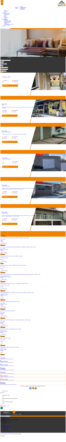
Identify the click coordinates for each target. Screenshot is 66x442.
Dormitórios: (2, 70)
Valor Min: (2, 66)
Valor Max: (2, 68)
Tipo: (1, 59)
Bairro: (1, 64)
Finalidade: (2, 61)
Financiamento (6, 22)
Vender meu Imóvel (7, 20)
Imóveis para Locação (6, 432)
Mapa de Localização (6, 426)
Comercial (6, 11)
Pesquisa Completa (7, 21)
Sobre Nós (6, 19)
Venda (21, 6)
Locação (3, 236)
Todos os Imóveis (23, 7)
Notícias (5, 23)
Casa (5, 10)
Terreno (5, 18)
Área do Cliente (7, 25)
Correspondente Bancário (8, 24)
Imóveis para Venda (6, 431)
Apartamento (22, 8)
